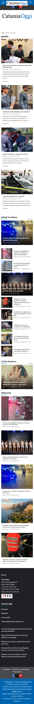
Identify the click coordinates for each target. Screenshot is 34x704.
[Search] (31, 2)
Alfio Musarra (9, 387)
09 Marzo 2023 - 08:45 (15, 156)
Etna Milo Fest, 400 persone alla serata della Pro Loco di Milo (22, 313)
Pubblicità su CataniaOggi (20, 669)
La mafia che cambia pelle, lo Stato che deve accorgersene (18, 383)
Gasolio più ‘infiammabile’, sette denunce (16, 112)
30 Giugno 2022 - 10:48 (15, 198)
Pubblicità (4, 613)
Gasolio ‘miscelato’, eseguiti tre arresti (15, 154)
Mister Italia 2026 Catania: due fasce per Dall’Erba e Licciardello (17, 290)
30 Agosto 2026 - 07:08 (26, 329)
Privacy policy (5, 617)
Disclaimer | (27, 698)
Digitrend (16, 691)
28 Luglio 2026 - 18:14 (18, 387)
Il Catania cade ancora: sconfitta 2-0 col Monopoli (22, 326)
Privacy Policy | (18, 698)
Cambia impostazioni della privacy (12, 621)
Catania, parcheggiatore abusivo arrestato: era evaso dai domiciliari (21, 252)
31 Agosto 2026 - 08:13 (15, 495)
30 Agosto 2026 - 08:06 (26, 317)
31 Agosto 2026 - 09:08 (26, 256)
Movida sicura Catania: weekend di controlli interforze (15, 643)
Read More (5, 81)
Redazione (6, 69)
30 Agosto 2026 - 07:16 (26, 269)
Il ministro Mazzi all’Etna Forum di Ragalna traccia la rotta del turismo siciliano (17, 238)
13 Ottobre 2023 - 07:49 (15, 114)
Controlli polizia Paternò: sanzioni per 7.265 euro (22, 350)
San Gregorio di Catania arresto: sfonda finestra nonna (21, 338)
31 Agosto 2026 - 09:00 (15, 293)
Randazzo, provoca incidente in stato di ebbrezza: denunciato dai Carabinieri (22, 301)
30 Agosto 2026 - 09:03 (16, 242)
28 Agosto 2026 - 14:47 (26, 353)
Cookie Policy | (8, 698)
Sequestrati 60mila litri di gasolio (13, 196)
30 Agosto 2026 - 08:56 (26, 306)
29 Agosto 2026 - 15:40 (26, 342)
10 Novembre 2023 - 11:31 (16, 69)
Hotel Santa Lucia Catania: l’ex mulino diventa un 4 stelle (22, 264)
